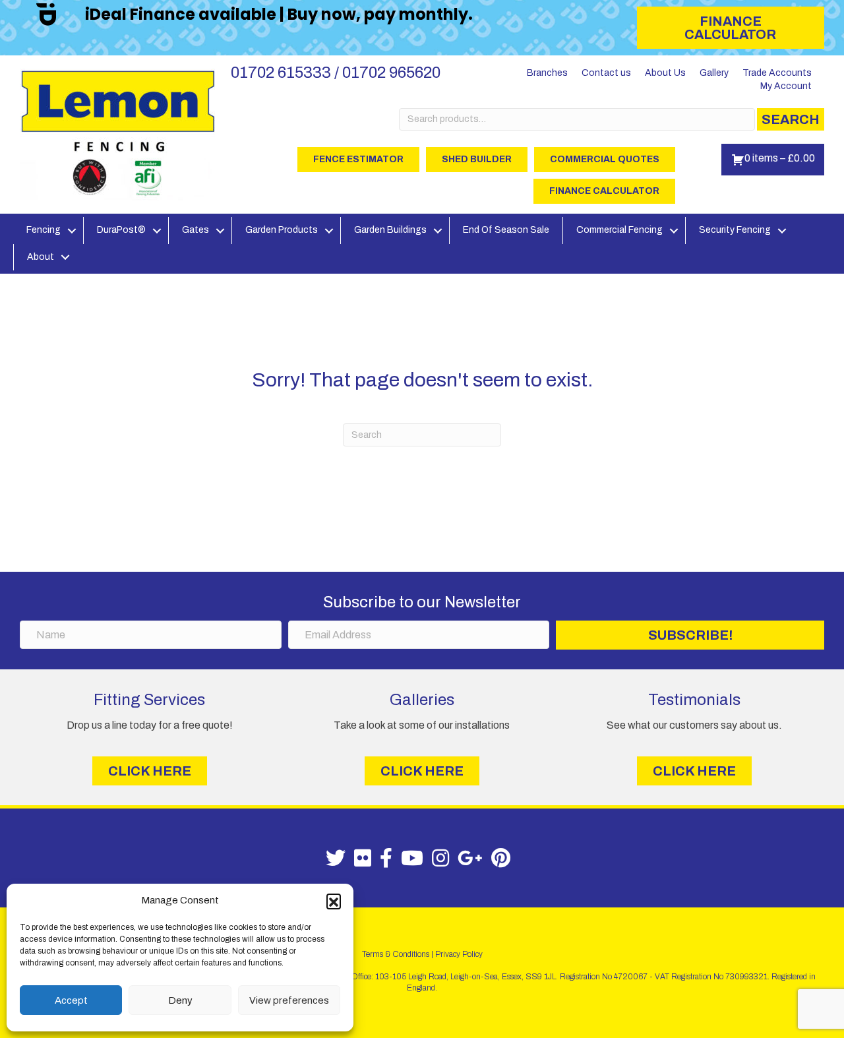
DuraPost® (121, 230)
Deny (180, 1000)
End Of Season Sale (506, 230)
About (40, 257)
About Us (665, 73)
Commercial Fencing (619, 230)
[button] (333, 900)
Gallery (714, 73)
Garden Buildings (390, 230)
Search (791, 119)
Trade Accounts (777, 73)
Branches (547, 73)
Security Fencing (735, 230)
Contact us (606, 73)
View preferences (289, 1000)
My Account (786, 86)
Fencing (43, 230)
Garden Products (281, 230)
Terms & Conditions (395, 954)
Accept (71, 1000)
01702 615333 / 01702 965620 (335, 72)
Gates (195, 230)
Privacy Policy (459, 954)
